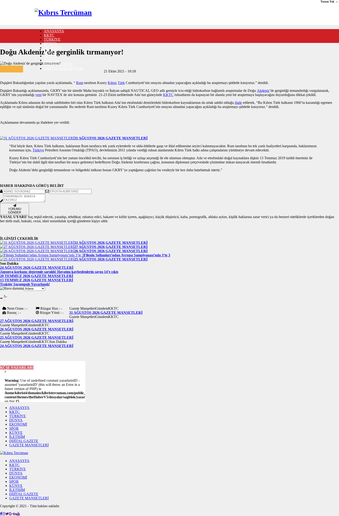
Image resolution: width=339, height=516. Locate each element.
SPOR (48, 52)
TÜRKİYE (52, 39)
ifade (238, 103)
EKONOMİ (53, 48)
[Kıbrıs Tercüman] (63, 12)
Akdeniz (263, 91)
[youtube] (18, 514)
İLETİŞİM (51, 60)
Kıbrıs (112, 83)
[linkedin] (32, 67)
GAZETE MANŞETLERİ (63, 68)
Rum (79, 83)
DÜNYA (50, 43)
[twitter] (27, 67)
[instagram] (3, 514)
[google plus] (30, 67)
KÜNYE (50, 56)
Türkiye (38, 150)
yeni (38, 95)
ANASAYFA (54, 31)
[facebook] (24, 67)
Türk (121, 83)
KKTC (49, 35)
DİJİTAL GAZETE (58, 64)
